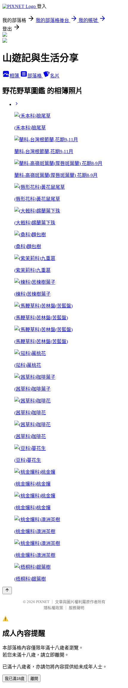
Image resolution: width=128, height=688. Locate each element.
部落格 (35, 75)
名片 (55, 75)
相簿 (15, 75)
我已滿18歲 (14, 678)
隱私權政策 (53, 607)
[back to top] (7, 590)
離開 (34, 678)
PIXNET (42, 602)
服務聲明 (76, 607)
